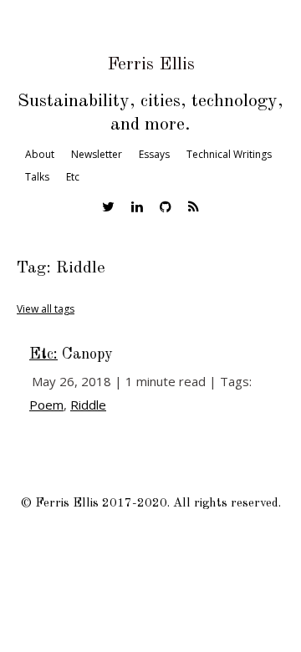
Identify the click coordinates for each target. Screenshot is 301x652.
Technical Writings (229, 154)
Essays (154, 154)
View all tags (45, 309)
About (39, 154)
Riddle (88, 404)
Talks (37, 177)
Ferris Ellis (151, 64)
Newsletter (96, 154)
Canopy (71, 354)
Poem (46, 404)
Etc (72, 177)
